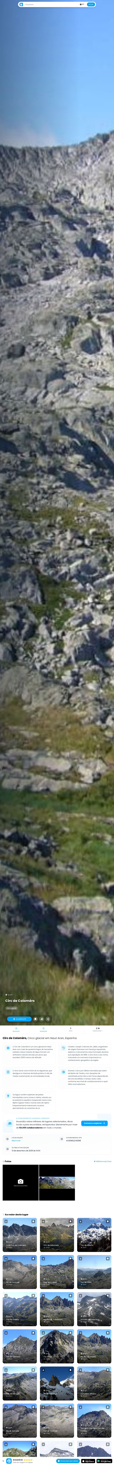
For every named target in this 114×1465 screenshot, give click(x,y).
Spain (10, 995)
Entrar (91, 4)
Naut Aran (16, 1140)
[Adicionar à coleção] (35, 1019)
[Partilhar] (47, 1019)
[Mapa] (41, 1019)
